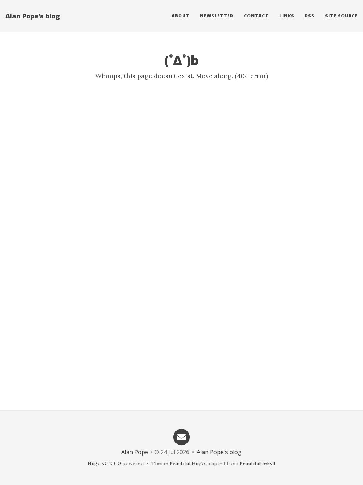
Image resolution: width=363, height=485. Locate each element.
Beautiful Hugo (187, 463)
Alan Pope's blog (32, 16)
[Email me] (181, 436)
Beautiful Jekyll (257, 463)
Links (286, 16)
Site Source (341, 16)
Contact (256, 16)
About (180, 16)
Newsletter (216, 16)
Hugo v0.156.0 (104, 463)
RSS (309, 16)
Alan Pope (134, 452)
